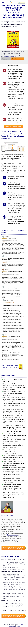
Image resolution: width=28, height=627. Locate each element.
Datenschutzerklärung (9, 56)
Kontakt (18, 626)
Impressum (20, 624)
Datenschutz (11, 626)
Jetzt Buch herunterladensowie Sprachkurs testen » (10, 366)
